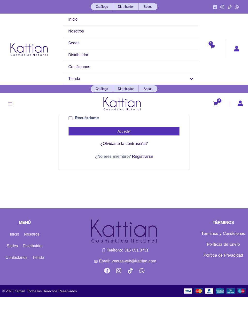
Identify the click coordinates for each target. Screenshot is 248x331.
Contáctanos (16, 257)
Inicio (14, 234)
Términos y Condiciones (223, 233)
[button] (99, 6)
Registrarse (142, 156)
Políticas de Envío (223, 244)
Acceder (124, 131)
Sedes (12, 246)
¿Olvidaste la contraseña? (124, 143)
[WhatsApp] (237, 7)
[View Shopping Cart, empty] (214, 49)
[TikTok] (229, 7)
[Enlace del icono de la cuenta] (237, 49)
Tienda (38, 257)
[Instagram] (222, 7)
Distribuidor (33, 246)
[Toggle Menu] (190, 79)
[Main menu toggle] (10, 104)
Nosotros (31, 234)
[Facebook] (215, 7)
